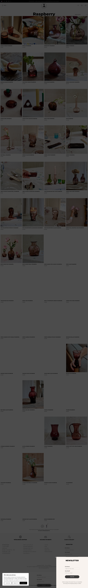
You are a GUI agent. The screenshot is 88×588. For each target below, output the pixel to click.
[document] (44, 294)
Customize (8, 583)
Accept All (23, 583)
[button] (55, 557)
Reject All (16, 583)
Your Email (67, 571)
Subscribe (72, 576)
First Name (67, 566)
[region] (15, 579)
